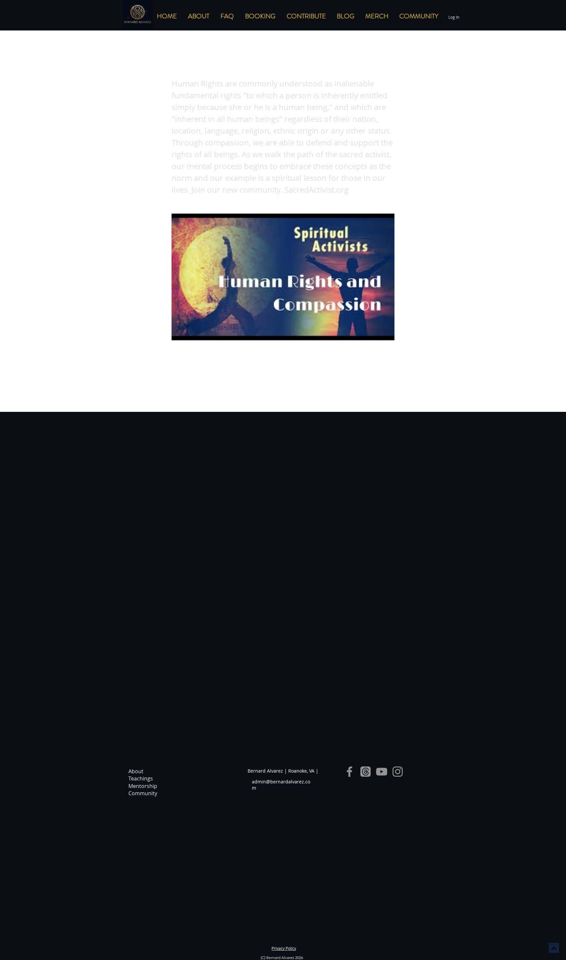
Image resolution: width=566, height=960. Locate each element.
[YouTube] (381, 771)
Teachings (140, 778)
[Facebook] (349, 771)
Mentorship (142, 786)
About (135, 771)
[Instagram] (398, 771)
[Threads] (365, 771)
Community (142, 793)
